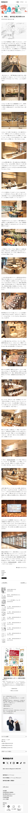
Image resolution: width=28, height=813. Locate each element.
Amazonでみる (14, 688)
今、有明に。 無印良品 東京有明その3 (14, 617)
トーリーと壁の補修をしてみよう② (13, 600)
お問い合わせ (6, 786)
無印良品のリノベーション (8, 775)
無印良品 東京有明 (12, 45)
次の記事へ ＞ (24, 582)
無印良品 (5, 802)
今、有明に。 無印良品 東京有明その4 (14, 622)
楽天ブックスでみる (14, 690)
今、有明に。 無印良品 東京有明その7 (14, 638)
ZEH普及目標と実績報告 (8, 792)
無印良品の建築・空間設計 (8, 780)
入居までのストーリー (8, 704)
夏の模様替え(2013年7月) (6, 747)
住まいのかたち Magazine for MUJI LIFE (12, 768)
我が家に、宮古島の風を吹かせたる (13, 594)
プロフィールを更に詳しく (9, 712)
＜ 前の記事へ (4, 582)
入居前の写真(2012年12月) (7, 743)
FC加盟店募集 (6, 797)
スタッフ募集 (6, 799)
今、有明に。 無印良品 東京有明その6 (14, 633)
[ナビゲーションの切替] (26, 2)
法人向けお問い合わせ (7, 795)
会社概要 (5, 790)
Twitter (2, 573)
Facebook (3, 572)
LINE (2, 575)
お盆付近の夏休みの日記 (11, 589)
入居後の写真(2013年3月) (6, 745)
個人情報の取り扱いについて (9, 794)
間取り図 (3, 741)
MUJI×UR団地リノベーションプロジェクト (12, 777)
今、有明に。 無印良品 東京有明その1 (14, 606)
